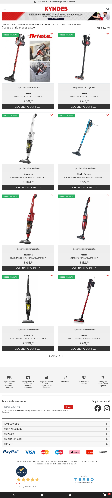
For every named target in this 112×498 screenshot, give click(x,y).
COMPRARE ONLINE (13, 429)
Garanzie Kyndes (13, 439)
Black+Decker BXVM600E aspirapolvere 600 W (84, 177)
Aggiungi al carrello (28, 106)
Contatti (8, 444)
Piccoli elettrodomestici (18, 24)
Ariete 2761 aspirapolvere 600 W (28, 96)
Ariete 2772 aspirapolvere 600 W (84, 258)
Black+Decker (84, 174)
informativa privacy (22, 411)
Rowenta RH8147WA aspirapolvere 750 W (28, 177)
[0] (105, 495)
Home (4, 24)
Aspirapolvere (50, 24)
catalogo (9, 434)
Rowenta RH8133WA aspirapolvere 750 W (28, 258)
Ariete (28, 93)
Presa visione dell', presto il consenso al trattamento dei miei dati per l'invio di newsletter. (35, 412)
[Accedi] (70, 495)
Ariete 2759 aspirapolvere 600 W (84, 96)
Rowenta (28, 174)
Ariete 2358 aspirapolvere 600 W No (84, 338)
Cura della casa (36, 24)
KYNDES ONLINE (11, 424)
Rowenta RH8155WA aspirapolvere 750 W (28, 338)
